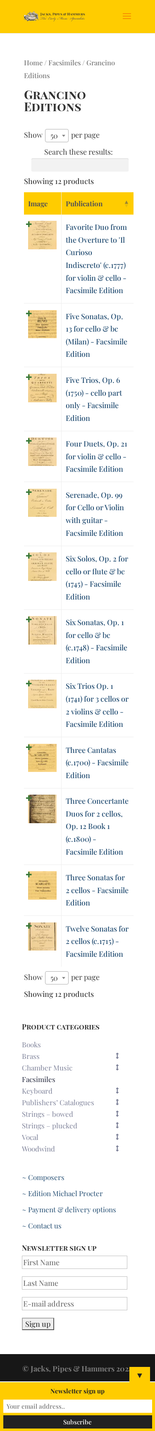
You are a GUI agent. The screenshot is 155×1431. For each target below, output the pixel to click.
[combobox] (57, 135)
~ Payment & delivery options (69, 1209)
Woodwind (38, 1148)
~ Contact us (42, 1225)
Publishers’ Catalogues (58, 1102)
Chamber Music (47, 1067)
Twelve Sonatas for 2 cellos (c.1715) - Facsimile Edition (97, 941)
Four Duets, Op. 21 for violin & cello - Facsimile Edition (96, 456)
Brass (31, 1056)
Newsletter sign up (77, 1391)
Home (33, 62)
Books (31, 1044)
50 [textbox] (54, 136)
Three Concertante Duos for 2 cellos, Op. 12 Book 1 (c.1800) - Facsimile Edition (97, 826)
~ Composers (43, 1177)
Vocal (30, 1137)
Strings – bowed (47, 1113)
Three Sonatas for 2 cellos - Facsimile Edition (97, 890)
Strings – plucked (49, 1125)
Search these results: (78, 152)
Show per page (62, 135)
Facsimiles (64, 62)
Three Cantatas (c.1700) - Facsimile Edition (97, 762)
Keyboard (37, 1090)
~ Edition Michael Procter (62, 1193)
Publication (84, 203)
